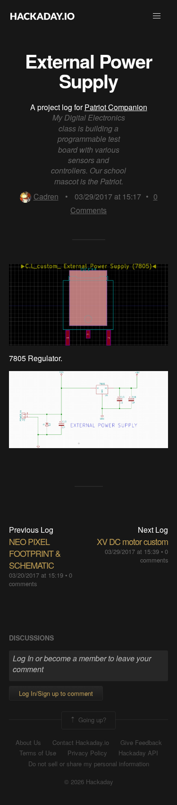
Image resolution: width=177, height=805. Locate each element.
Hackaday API (138, 753)
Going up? (91, 719)
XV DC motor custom (132, 541)
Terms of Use (37, 753)
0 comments (154, 555)
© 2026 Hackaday (88, 782)
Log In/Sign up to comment (56, 693)
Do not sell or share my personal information (88, 764)
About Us (28, 742)
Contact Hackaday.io (80, 742)
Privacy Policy (87, 753)
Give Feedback (141, 742)
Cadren (46, 196)
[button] (157, 16)
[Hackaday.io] (42, 16)
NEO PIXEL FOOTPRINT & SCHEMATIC (34, 553)
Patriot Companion (115, 107)
